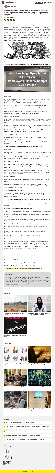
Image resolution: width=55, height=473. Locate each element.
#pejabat (17, 268)
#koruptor (11, 268)
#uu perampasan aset (25, 268)
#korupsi (7, 268)
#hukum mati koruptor (35, 268)
